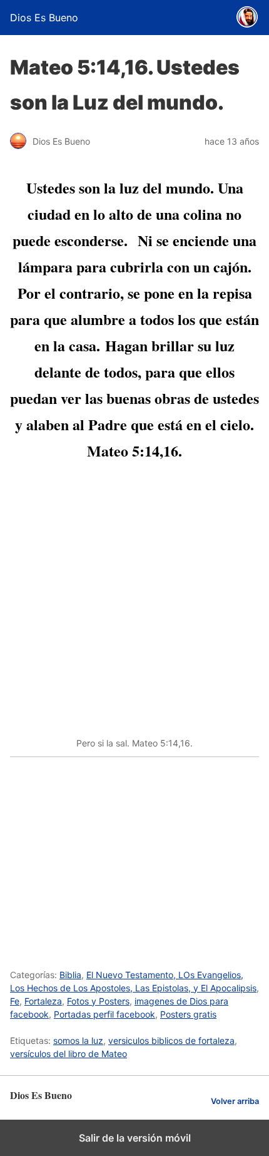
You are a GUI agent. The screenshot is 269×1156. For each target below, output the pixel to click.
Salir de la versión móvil (135, 1138)
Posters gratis (188, 1014)
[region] (134, 856)
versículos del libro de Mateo (68, 1053)
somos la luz (78, 1040)
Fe (14, 1001)
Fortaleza (43, 1001)
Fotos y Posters (98, 1001)
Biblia (70, 974)
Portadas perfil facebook (104, 1014)
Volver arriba (235, 1101)
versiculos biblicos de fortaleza (171, 1040)
